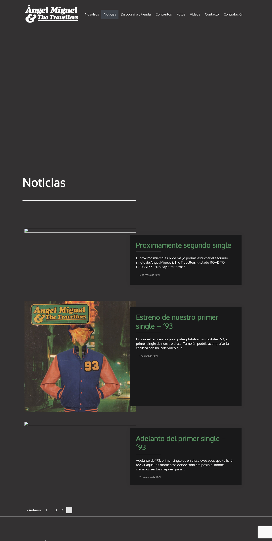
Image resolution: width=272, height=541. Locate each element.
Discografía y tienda (136, 14)
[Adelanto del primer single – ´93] (80, 454)
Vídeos (195, 14)
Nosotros (92, 14)
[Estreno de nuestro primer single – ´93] (80, 356)
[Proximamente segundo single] (80, 259)
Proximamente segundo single (183, 245)
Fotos (181, 14)
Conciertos (164, 14)
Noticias (110, 14)
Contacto (212, 14)
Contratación (233, 14)
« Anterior (33, 510)
